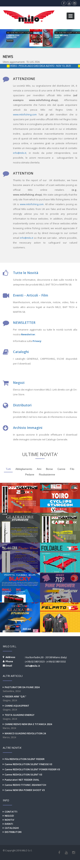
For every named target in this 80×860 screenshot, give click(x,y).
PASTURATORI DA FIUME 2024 (21, 689)
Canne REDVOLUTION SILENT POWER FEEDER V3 (32, 769)
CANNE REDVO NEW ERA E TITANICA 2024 (27, 726)
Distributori (22, 405)
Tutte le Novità (25, 272)
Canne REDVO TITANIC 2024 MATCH (25, 785)
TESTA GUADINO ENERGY (18, 716)
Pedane (29, 474)
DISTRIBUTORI (13, 832)
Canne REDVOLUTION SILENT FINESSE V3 (28, 764)
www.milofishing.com (25, 114)
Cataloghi (21, 352)
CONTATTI (11, 811)
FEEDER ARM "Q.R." (14, 698)
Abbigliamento (23, 468)
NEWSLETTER (24, 322)
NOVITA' (10, 819)
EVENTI (9, 823)
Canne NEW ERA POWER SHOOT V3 (25, 790)
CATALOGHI (12, 828)
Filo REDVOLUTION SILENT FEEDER (24, 759)
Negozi (19, 382)
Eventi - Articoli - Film (30, 295)
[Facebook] (59, 852)
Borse (49, 468)
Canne (61, 468)
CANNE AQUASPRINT (16, 707)
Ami (39, 468)
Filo (72, 468)
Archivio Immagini (27, 427)
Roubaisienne (47, 474)
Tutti (8, 468)
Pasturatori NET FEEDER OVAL (22, 779)
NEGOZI (9, 815)
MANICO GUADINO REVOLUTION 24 (24, 735)
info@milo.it (19, 153)
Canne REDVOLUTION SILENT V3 (23, 774)
